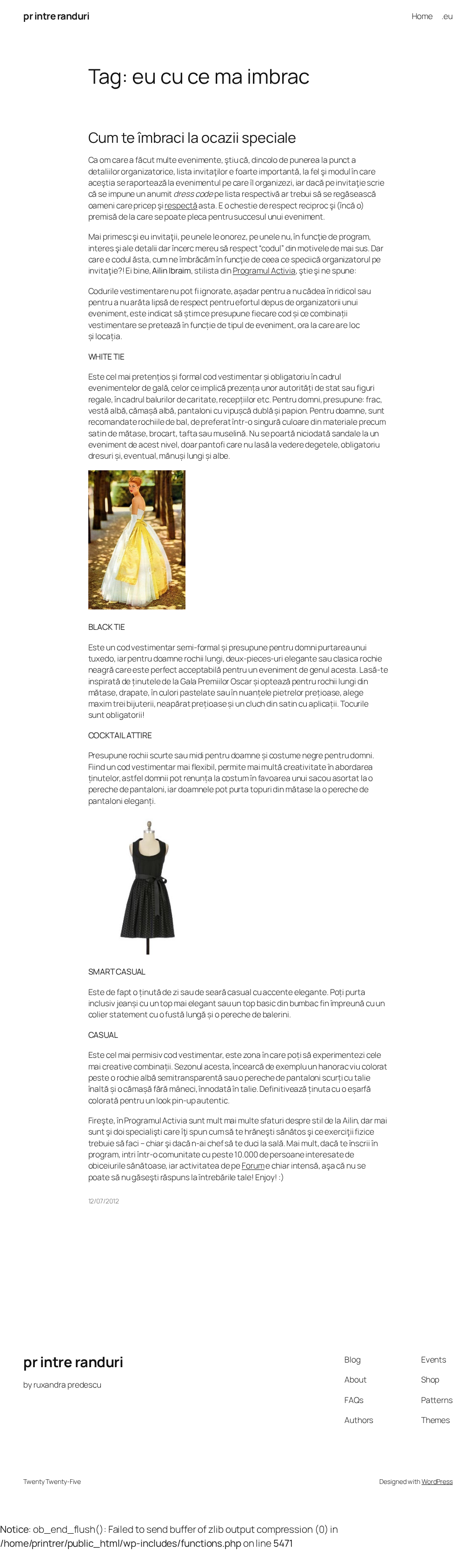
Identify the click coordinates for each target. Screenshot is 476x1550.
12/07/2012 (103, 1200)
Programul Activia (264, 270)
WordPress (437, 1481)
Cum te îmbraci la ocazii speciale (192, 137)
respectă (181, 205)
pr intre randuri (56, 15)
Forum (253, 1165)
